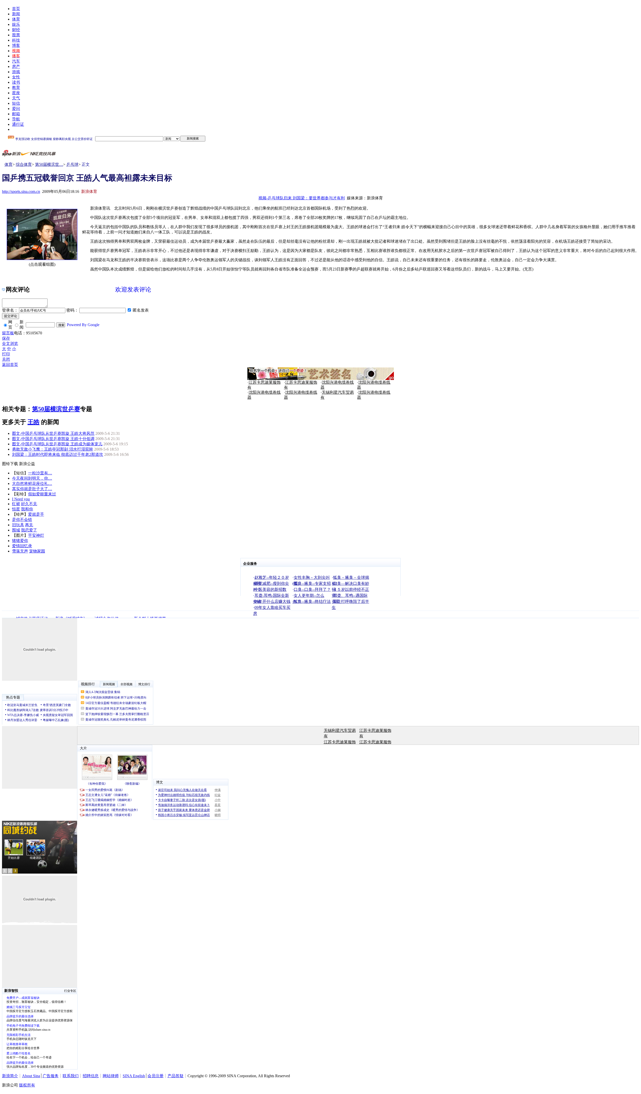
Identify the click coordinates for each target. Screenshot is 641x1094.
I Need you (21, 499)
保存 (6, 338)
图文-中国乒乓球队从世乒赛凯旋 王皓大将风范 (53, 433)
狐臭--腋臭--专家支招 (312, 583)
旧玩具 (18, 525)
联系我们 (71, 1076)
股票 (16, 35)
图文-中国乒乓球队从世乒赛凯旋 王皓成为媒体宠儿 (57, 444)
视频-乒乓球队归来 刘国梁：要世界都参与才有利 (301, 198)
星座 (16, 93)
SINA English (134, 1076)
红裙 (16, 504)
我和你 (27, 509)
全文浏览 (10, 343)
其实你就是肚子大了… (32, 489)
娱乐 (16, 24)
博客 (16, 45)
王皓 (34, 422)
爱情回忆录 (22, 546)
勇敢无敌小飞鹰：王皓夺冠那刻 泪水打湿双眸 (52, 449)
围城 (16, 530)
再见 (29, 525)
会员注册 (155, 1076)
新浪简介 (10, 1076)
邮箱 (16, 114)
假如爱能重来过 (42, 494)
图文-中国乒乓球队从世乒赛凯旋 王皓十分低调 (53, 439)
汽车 (16, 61)
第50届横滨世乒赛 (56, 409)
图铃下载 (10, 464)
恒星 (16, 509)
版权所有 (27, 1085)
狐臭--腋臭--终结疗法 (312, 601)
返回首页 (10, 364)
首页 (16, 9)
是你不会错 (22, 519)
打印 (6, 354)
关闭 (6, 359)
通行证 (18, 124)
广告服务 (51, 1076)
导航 (16, 119)
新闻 (16, 14)
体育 (16, 19)
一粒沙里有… (40, 473)
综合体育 (24, 164)
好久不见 (29, 504)
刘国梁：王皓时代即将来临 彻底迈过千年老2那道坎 (57, 454)
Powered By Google (83, 325)
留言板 (8, 333)
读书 (16, 82)
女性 (16, 77)
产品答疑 (176, 1076)
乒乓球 (72, 164)
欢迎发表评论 (133, 289)
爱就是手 (36, 514)
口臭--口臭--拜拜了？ (312, 589)
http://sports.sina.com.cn (21, 191)
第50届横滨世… (49, 164)
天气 (16, 98)
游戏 (16, 72)
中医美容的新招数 (270, 589)
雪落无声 (20, 551)
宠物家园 (37, 551)
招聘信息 (91, 1076)
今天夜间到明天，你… (32, 478)
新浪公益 (27, 464)
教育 (16, 87)
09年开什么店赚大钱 (272, 601)
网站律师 (111, 1076)
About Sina (31, 1076)
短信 (16, 103)
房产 (16, 66)
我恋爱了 (29, 530)
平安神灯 (36, 535)
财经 (16, 30)
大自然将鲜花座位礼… (32, 483)
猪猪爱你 (20, 540)
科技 (16, 40)
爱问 (16, 108)
